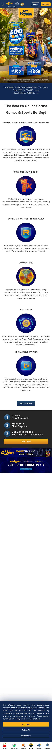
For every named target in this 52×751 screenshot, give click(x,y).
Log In (35, 4)
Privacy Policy (13, 719)
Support (47, 748)
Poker (31, 748)
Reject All (26, 730)
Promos (38, 748)
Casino (4, 748)
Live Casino (14, 748)
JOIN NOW (26, 441)
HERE (11, 87)
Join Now (45, 4)
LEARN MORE (26, 403)
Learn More (26, 736)
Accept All (26, 724)
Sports (23, 748)
